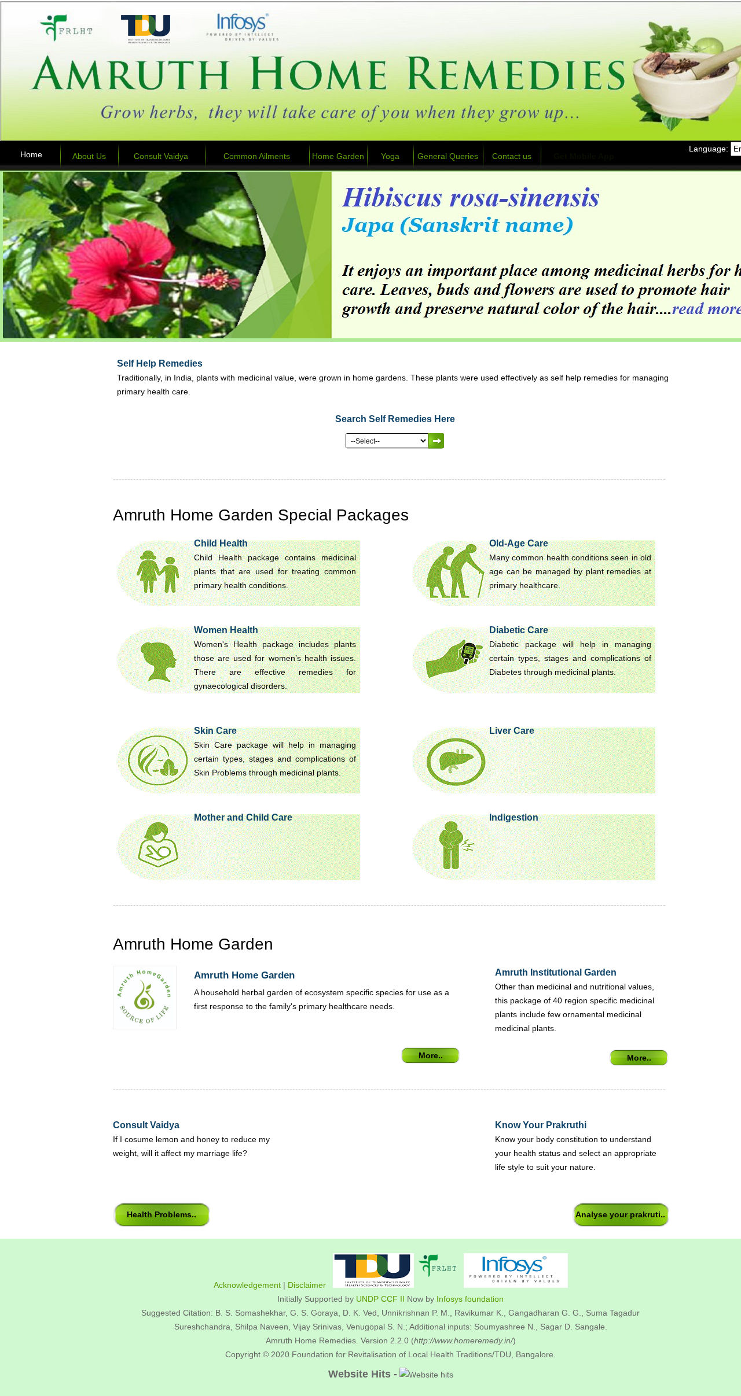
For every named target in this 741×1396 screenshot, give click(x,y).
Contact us (511, 156)
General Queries (447, 156)
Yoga (390, 156)
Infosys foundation (470, 1298)
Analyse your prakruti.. (620, 1214)
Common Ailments (256, 156)
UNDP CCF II (380, 1298)
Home (31, 154)
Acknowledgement (247, 1285)
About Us (89, 156)
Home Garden (338, 156)
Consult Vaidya (161, 156)
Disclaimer (307, 1285)
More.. (431, 1055)
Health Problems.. (161, 1214)
